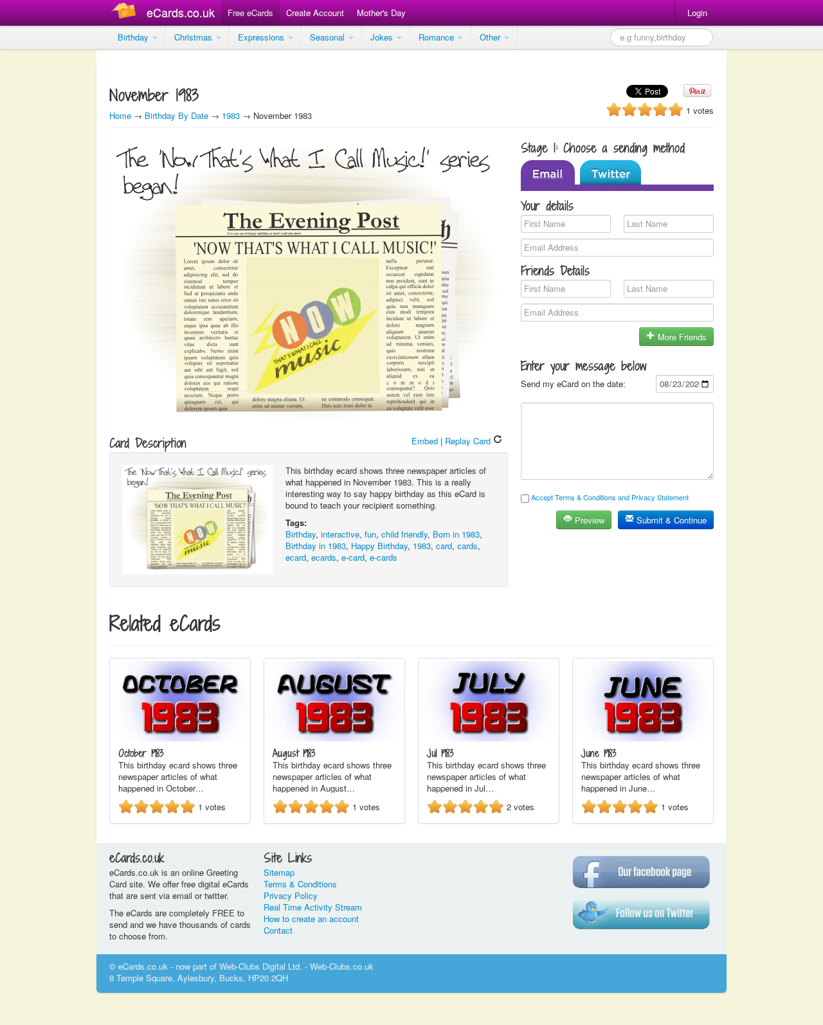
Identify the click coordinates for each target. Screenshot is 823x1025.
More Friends (681, 337)
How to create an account (311, 918)
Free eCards (250, 12)
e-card (353, 557)
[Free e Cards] (126, 12)
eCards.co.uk (181, 12)
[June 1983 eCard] (642, 738)
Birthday (134, 37)
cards (467, 546)
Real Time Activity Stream (313, 907)
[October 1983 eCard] (180, 738)
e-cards (383, 557)
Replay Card (469, 441)
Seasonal (328, 37)
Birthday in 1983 (315, 546)
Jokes (382, 37)
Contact (278, 930)
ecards (323, 557)
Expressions (262, 37)
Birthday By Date (178, 115)
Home (120, 115)
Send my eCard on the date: (573, 383)
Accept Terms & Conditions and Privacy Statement (610, 497)
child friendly (404, 534)
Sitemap (279, 872)
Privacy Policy (291, 895)
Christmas (194, 37)
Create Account (315, 12)
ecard (295, 557)
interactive (340, 534)
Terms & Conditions (300, 884)
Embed (425, 441)
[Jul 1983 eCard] (488, 738)
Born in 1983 (456, 534)
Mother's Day (381, 12)
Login (697, 12)
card (444, 546)
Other (491, 37)
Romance (438, 37)
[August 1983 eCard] (334, 738)
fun (370, 534)
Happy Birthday (379, 546)
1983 (231, 115)
